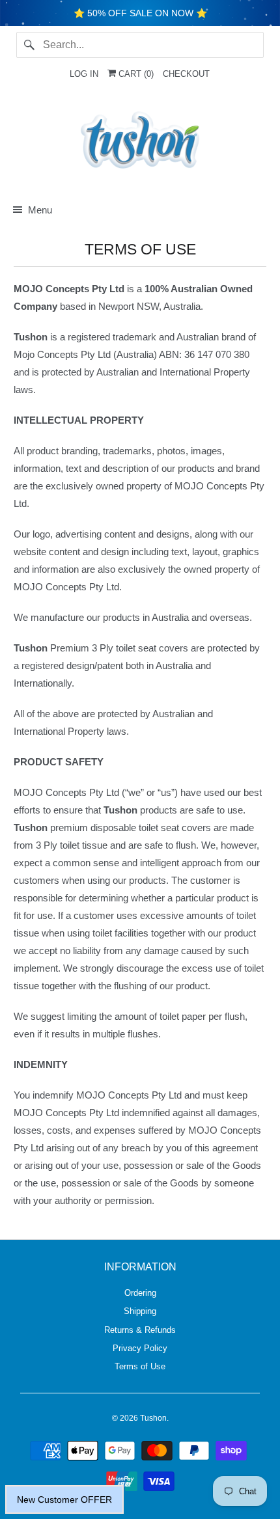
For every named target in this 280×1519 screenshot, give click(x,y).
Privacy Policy (140, 1348)
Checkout (186, 74)
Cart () (135, 74)
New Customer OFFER (64, 1499)
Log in (84, 74)
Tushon (153, 1418)
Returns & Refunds (140, 1330)
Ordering (140, 1293)
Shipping (140, 1311)
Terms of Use (140, 1366)
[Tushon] (140, 143)
